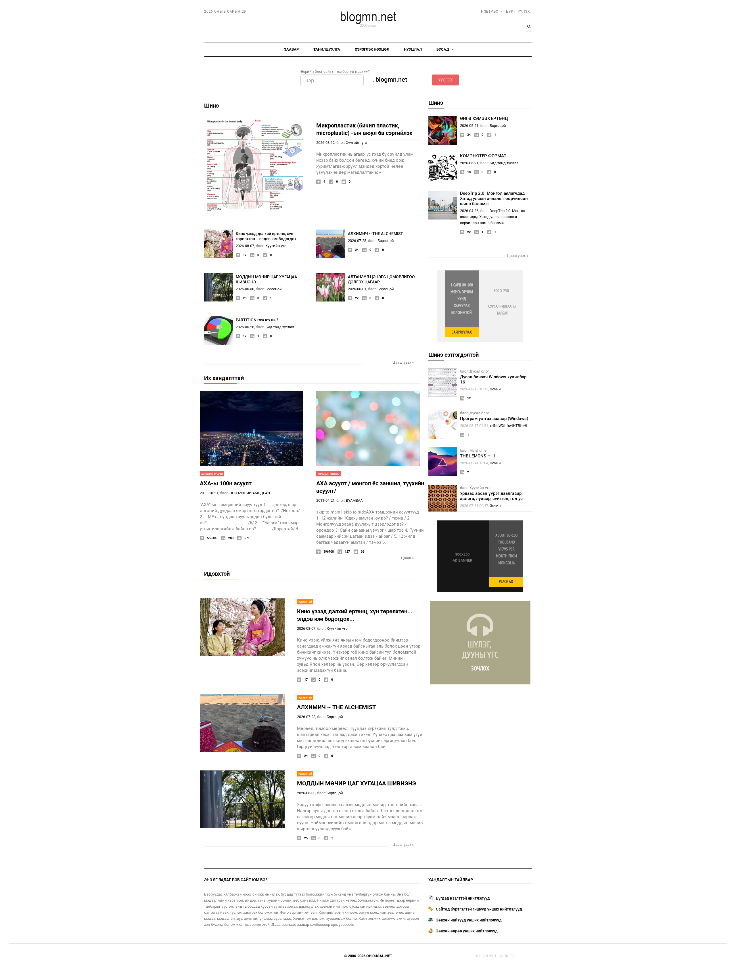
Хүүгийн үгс (356, 142)
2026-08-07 (245, 246)
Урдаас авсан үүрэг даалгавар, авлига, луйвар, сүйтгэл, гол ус (491, 496)
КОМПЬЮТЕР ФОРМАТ (483, 156)
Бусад (443, 49)
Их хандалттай (224, 378)
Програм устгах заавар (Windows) (494, 418)
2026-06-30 (245, 289)
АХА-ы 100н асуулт (226, 483)
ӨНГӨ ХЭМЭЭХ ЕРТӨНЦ (484, 118)
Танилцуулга (326, 49)
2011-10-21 (209, 493)
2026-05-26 (245, 327)
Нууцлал (413, 49)
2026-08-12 (325, 142)
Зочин (495, 389)
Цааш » (407, 558)
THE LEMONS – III (477, 456)
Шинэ (211, 105)
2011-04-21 (325, 500)
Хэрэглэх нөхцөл (372, 49)
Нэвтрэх (490, 11)
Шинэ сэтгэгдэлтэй (453, 354)
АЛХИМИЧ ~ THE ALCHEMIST (375, 233)
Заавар (291, 49)
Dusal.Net (382, 956)
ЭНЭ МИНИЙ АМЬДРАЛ (249, 493)
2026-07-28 (357, 240)
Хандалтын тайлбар (450, 879)
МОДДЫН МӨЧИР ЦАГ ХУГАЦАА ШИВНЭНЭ (356, 783)
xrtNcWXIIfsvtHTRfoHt (508, 425)
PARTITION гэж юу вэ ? (257, 320)
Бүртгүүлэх (518, 11)
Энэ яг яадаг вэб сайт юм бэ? (235, 879)
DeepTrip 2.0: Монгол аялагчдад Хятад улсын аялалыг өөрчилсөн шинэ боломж (494, 198)
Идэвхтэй (217, 573)
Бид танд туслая (279, 327)
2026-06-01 (357, 289)
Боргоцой (385, 240)
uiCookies (504, 956)
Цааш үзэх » (403, 362)
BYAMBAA (354, 500)
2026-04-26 (469, 211)
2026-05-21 (469, 125)
